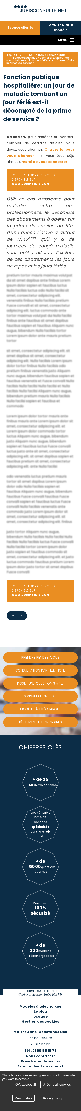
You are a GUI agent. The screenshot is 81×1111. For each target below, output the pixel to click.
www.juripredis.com (30, 184)
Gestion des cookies (40, 1021)
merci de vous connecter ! (46, 161)
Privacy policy (52, 1098)
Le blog (40, 1011)
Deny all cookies (58, 1084)
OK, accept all (25, 1084)
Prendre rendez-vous (40, 1061)
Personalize (23, 1098)
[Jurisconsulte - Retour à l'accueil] (40, 7)
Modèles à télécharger (40, 1006)
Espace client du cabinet (41, 1066)
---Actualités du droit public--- (47, 55)
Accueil (11, 55)
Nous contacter (40, 1056)
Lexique (40, 1016)
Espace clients (20, 27)
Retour (16, 615)
